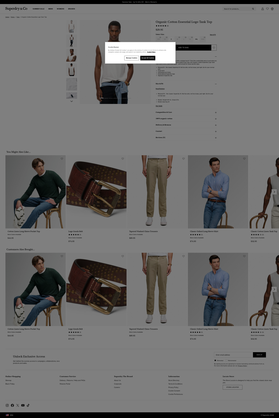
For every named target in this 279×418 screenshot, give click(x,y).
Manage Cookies (131, 58)
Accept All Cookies (147, 58)
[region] (140, 53)
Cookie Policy (151, 52)
